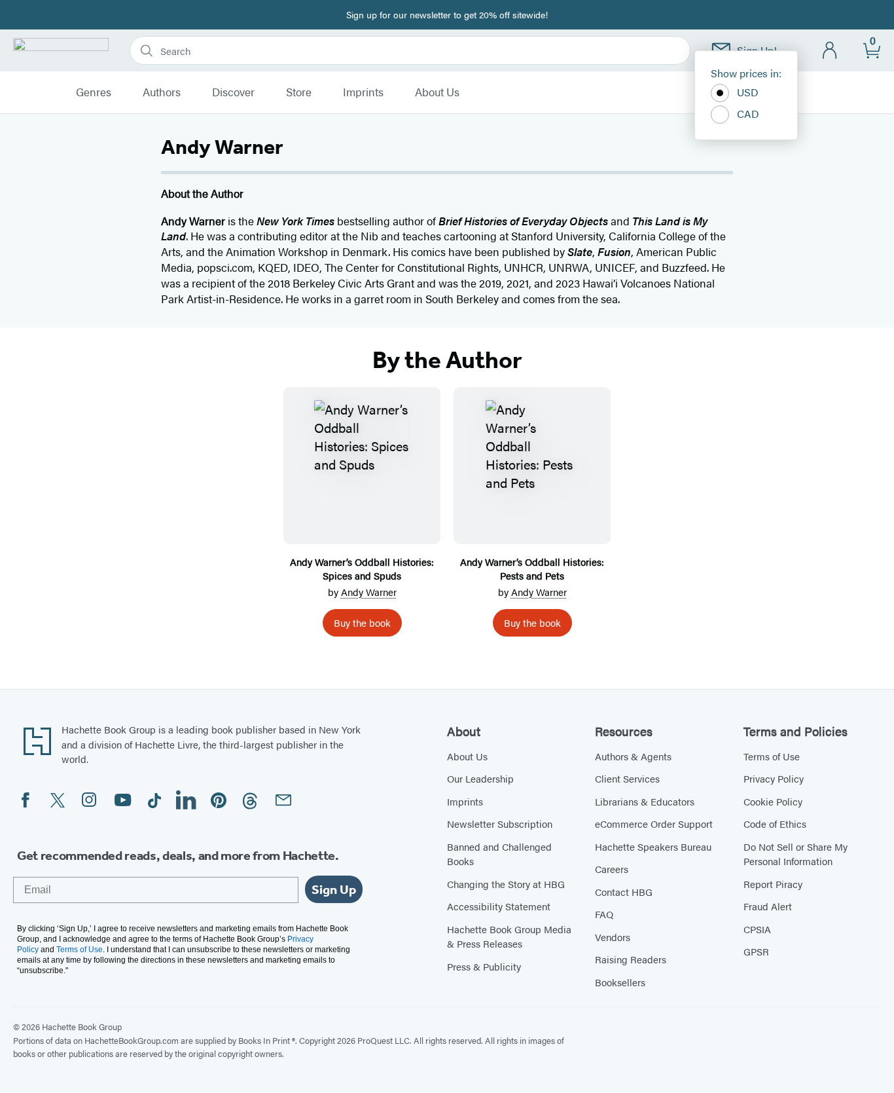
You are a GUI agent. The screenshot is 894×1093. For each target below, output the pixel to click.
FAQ (604, 914)
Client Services (627, 778)
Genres (93, 92)
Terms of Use (771, 756)
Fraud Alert (767, 906)
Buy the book (362, 622)
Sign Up (334, 889)
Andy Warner (369, 592)
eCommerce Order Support (654, 823)
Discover (233, 92)
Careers (611, 869)
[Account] (830, 50)
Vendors (612, 937)
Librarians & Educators (644, 801)
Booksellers (620, 982)
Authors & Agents (633, 756)
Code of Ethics (774, 823)
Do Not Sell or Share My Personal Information (795, 854)
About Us (437, 92)
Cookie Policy (772, 801)
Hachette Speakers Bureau (653, 846)
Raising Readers (630, 959)
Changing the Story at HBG (506, 884)
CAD (748, 113)
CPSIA (757, 929)
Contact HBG (624, 891)
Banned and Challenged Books (499, 854)
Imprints (363, 92)
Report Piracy (772, 884)
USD (748, 92)
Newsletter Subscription (499, 823)
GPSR (756, 951)
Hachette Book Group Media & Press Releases (509, 936)
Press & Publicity (484, 966)
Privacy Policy (773, 778)
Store (299, 92)
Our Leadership (480, 778)
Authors (162, 92)
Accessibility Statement (498, 906)
